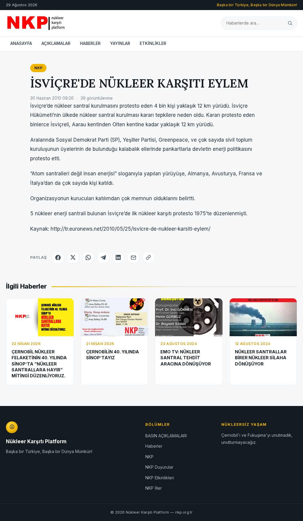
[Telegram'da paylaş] (103, 257)
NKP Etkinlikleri (159, 477)
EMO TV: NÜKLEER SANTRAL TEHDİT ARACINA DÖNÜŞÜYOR (185, 357)
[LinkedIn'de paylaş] (118, 257)
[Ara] (290, 23)
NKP (38, 68)
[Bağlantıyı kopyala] (148, 257)
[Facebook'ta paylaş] (58, 257)
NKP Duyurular (159, 467)
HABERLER (90, 43)
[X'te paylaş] (73, 257)
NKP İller (153, 488)
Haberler (153, 446)
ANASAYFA (21, 43)
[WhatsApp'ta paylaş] (88, 257)
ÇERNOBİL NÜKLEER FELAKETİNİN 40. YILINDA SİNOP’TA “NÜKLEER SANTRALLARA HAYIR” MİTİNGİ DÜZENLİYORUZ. (39, 363)
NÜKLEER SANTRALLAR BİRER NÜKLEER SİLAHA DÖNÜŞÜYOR (261, 357)
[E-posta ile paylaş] (133, 257)
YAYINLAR (120, 43)
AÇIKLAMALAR (55, 43)
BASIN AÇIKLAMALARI (166, 435)
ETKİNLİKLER (153, 43)
